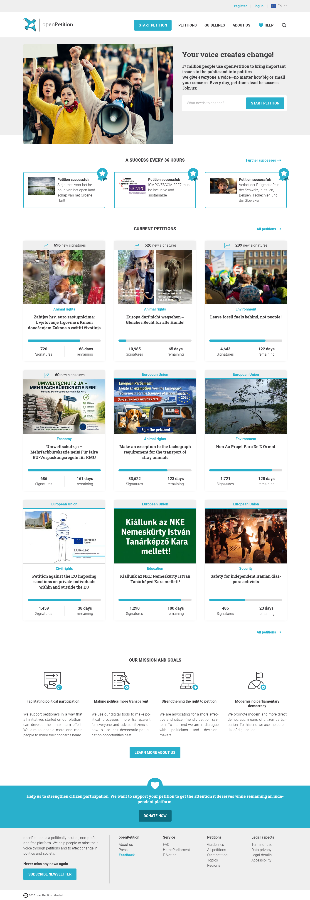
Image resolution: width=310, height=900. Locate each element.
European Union (155, 374)
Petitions (188, 25)
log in (259, 6)
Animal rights (64, 309)
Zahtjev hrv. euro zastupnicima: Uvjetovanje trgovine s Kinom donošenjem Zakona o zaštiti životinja (64, 322)
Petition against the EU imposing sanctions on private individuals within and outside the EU (64, 581)
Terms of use (261, 844)
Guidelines (214, 25)
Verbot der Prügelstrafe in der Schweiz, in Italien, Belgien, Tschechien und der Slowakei (259, 190)
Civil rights (64, 568)
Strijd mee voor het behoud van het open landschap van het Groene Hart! (76, 190)
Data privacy (261, 850)
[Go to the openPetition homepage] (48, 24)
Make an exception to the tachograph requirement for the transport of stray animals (155, 452)
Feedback (127, 855)
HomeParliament (176, 850)
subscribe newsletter (49, 874)
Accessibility (261, 860)
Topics (212, 860)
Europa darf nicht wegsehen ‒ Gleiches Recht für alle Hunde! (155, 319)
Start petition (153, 25)
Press (123, 850)
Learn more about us (155, 752)
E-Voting (170, 855)
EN (279, 6)
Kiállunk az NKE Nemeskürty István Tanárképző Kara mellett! (155, 578)
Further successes (261, 160)
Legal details (261, 855)
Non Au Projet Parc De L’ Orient (246, 446)
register (240, 6)
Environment (246, 309)
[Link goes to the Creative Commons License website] (26, 895)
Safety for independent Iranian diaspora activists (246, 578)
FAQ (166, 844)
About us (241, 25)
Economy (64, 439)
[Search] (284, 25)
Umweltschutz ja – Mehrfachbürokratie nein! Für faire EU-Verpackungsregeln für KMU (64, 452)
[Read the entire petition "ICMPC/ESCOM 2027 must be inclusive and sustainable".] (132, 194)
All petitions (267, 229)
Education (155, 568)
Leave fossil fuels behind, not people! (245, 317)
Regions (213, 865)
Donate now (155, 816)
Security (246, 568)
